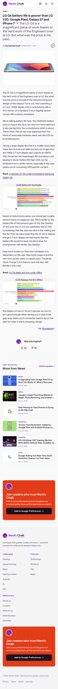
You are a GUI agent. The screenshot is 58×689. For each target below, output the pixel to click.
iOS (4, 589)
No (35, 348)
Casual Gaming (9, 564)
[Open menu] (40, 3)
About (20, 681)
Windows (34, 564)
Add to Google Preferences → (29, 511)
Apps (32, 574)
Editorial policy (9, 615)
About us (7, 601)
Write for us (8, 610)
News (5, 11)
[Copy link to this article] (52, 45)
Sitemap (29, 681)
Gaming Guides (10, 574)
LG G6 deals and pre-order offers (25, 272)
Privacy (6, 681)
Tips (32, 569)
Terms (13, 681)
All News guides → (47, 366)
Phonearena (47, 328)
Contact (6, 606)
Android (6, 579)
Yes (25, 348)
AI (4, 584)
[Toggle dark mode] (52, 4)
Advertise (7, 620)
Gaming (6, 559)
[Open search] (46, 4)
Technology (35, 559)
